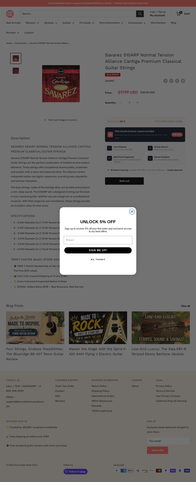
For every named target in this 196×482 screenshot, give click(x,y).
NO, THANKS (98, 259)
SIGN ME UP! (98, 250)
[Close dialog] (132, 211)
